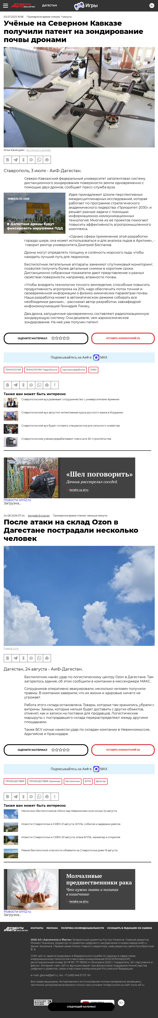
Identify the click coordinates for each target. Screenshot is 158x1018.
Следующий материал (81, 1006)
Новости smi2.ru (17, 500)
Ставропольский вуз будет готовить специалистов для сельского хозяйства (70, 425)
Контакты (37, 928)
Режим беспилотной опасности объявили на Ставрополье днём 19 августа (69, 850)
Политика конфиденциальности (82, 928)
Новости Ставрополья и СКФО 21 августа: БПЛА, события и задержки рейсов (70, 824)
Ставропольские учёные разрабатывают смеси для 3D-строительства (66, 438)
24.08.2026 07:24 (14, 515)
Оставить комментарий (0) (123, 338)
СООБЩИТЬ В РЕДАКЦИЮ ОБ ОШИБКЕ (129, 928)
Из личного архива (38, 150)
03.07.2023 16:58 (13, 16)
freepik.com (11, 648)
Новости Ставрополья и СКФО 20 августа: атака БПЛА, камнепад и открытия (70, 837)
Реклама (52, 928)
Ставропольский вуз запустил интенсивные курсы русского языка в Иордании (72, 412)
